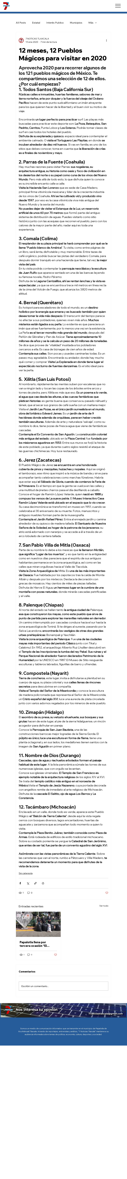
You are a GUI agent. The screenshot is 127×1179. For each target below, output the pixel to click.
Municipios (76, 22)
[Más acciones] (106, 40)
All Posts (21, 22)
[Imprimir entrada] (43, 883)
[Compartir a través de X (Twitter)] (27, 883)
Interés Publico (55, 22)
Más (90, 22)
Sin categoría (26, 873)
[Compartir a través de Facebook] (20, 883)
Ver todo (103, 905)
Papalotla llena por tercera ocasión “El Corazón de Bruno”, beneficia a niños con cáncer (35, 944)
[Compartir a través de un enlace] (35, 883)
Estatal (36, 22)
